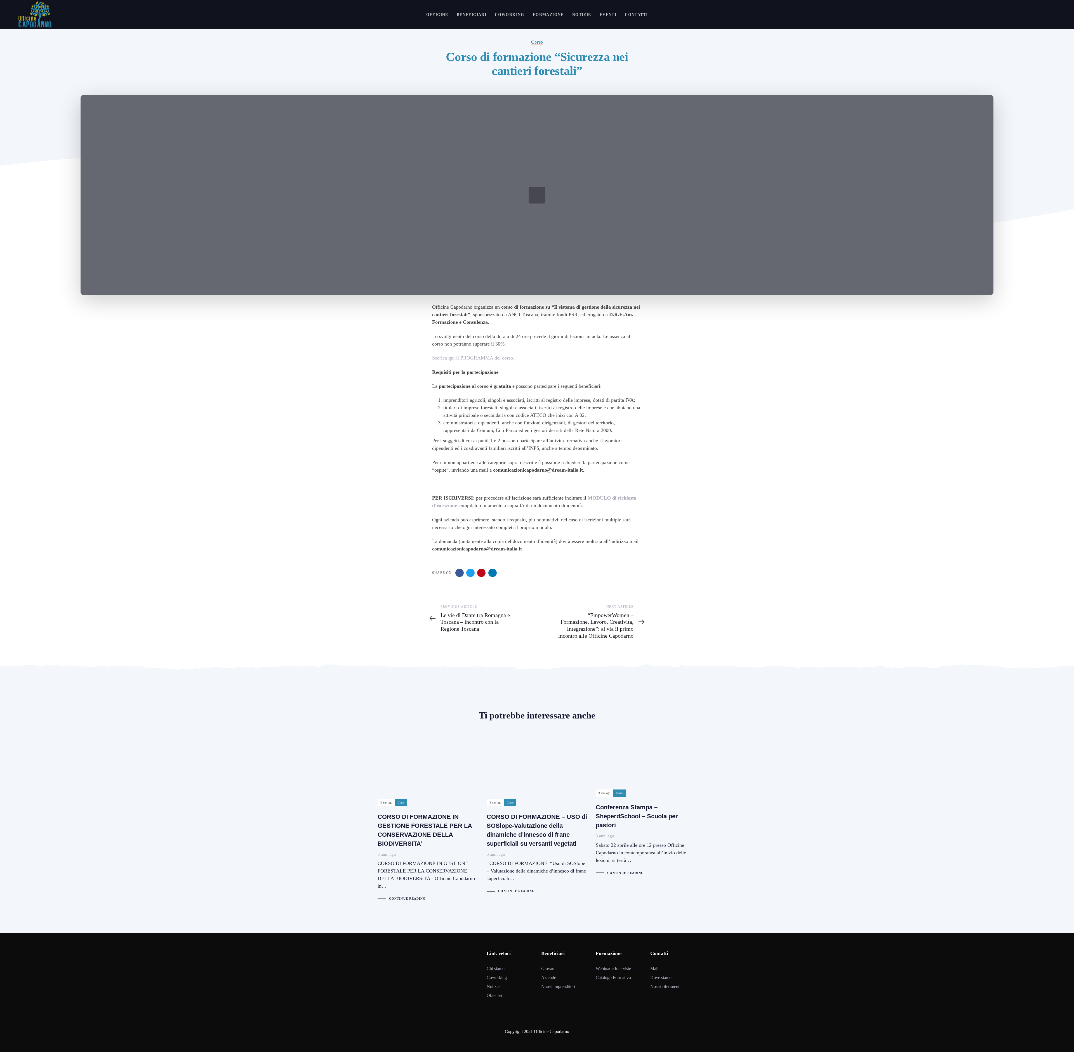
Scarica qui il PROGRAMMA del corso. (473, 358)
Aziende (548, 977)
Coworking (497, 977)
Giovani (548, 968)
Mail (654, 968)
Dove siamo (661, 977)
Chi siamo (496, 968)
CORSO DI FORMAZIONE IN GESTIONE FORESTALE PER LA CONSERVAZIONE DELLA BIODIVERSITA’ (428, 819)
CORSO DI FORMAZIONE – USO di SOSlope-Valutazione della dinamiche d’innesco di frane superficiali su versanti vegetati (537, 816)
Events (619, 793)
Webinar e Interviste (613, 968)
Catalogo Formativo (613, 977)
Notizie (493, 986)
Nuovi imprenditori (558, 986)
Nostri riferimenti (665, 986)
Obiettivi (494, 995)
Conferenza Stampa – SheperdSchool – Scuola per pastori (646, 806)
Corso (537, 42)
